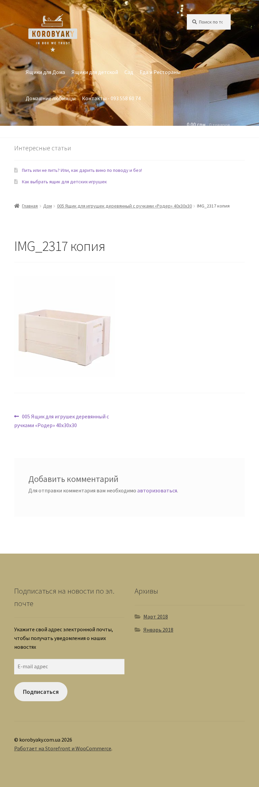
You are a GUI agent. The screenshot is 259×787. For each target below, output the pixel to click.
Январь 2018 (158, 629)
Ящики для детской (94, 72)
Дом (47, 206)
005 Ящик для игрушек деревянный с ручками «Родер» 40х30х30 (124, 206)
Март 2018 (155, 616)
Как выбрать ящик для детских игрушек (64, 182)
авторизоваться (157, 490)
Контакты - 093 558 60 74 (111, 98)
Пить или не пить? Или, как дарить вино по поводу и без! (82, 170)
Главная (30, 206)
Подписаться (41, 692)
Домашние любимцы (51, 98)
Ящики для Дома (45, 72)
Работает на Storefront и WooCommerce (62, 748)
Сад (128, 72)
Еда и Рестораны (160, 72)
